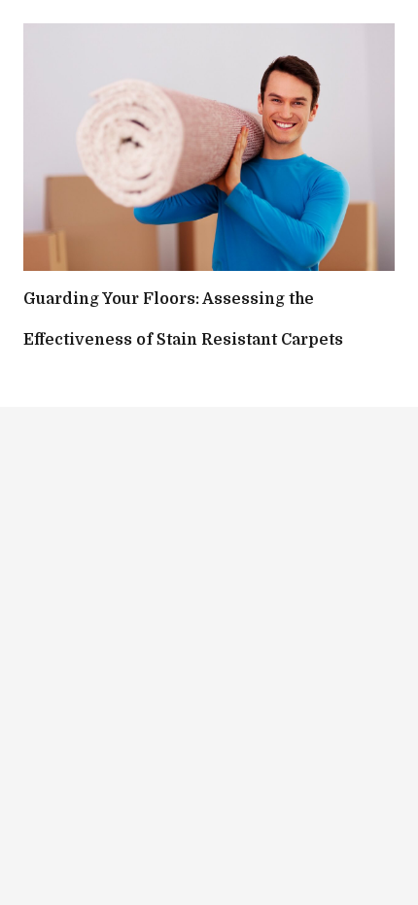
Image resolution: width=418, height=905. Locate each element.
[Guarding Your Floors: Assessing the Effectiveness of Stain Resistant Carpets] (209, 147)
